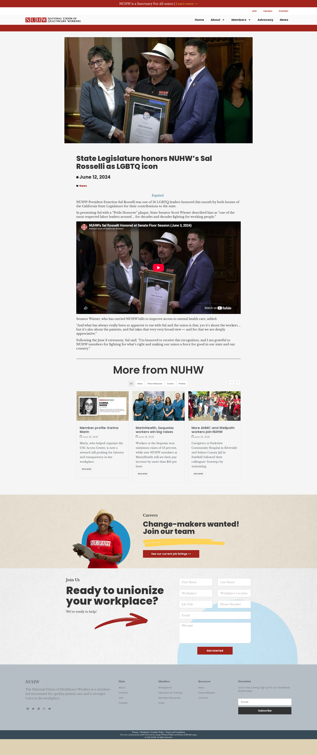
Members (238, 20)
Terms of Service (184, 752)
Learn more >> (187, 4)
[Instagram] (44, 726)
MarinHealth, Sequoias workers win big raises (99, 430)
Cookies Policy (157, 749)
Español (158, 195)
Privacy (135, 749)
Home (199, 20)
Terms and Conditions (175, 749)
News (284, 20)
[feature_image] (102, 406)
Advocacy (265, 20)
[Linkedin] (38, 726)
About (215, 20)
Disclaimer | (145, 749)
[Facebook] (27, 726)
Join (254, 11)
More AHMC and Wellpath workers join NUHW (157, 430)
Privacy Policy (167, 752)
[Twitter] (33, 726)
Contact (283, 11)
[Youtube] (49, 726)
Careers (267, 11)
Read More (86, 474)
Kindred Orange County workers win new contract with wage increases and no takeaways (213, 434)
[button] (238, 382)
